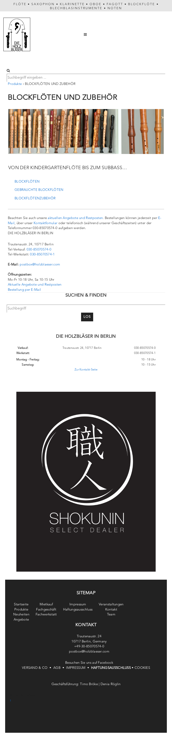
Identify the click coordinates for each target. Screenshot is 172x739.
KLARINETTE (72, 4)
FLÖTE (19, 4)
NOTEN (115, 8)
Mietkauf (46, 604)
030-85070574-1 (42, 254)
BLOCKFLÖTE (141, 4)
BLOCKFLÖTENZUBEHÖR (35, 198)
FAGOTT (115, 4)
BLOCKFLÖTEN (27, 181)
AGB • (59, 668)
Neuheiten (21, 614)
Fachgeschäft (46, 609)
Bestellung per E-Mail (24, 290)
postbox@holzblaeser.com (40, 264)
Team (111, 614)
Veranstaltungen (111, 604)
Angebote (21, 619)
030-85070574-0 (39, 249)
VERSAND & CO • (37, 668)
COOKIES (142, 668)
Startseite (21, 604)
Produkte (15, 84)
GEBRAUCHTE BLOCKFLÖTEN (39, 190)
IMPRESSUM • (78, 668)
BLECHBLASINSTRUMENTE (76, 8)
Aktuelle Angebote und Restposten (35, 284)
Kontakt (111, 609)
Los (87, 317)
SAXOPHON (43, 4)
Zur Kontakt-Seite (86, 369)
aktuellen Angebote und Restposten (75, 218)
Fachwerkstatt (46, 614)
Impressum (77, 604)
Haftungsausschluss (77, 609)
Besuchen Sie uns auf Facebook (89, 663)
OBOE (95, 4)
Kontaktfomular (45, 223)
